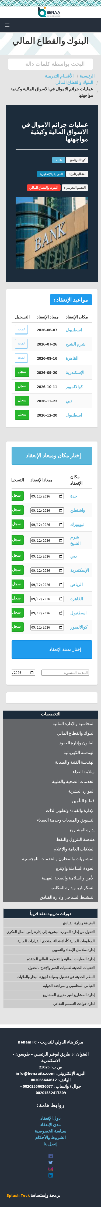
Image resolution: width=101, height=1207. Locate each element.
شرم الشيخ (75, 344)
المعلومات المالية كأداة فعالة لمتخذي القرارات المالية (56, 941)
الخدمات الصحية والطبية (73, 781)
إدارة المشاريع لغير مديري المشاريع (69, 995)
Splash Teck (18, 1195)
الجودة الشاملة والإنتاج (75, 868)
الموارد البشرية (81, 791)
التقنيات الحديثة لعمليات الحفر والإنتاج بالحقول (61, 967)
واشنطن (77, 510)
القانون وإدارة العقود (77, 742)
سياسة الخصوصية (50, 1131)
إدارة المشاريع (82, 829)
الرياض (76, 584)
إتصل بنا (50, 1143)
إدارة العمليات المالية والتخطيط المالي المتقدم (61, 959)
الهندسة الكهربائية (79, 752)
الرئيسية (87, 76)
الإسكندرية (75, 372)
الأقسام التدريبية (59, 76)
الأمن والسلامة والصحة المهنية (68, 878)
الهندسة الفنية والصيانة (75, 762)
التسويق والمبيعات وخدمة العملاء (66, 820)
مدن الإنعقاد (50, 1124)
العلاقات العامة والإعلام (74, 849)
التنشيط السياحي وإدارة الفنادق (67, 897)
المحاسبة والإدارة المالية (74, 723)
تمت (21, 329)
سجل (22, 371)
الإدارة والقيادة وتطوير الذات (70, 810)
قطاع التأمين (83, 800)
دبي (69, 400)
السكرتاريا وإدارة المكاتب (72, 887)
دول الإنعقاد (50, 1118)
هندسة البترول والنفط (75, 839)
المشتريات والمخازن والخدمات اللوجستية (58, 858)
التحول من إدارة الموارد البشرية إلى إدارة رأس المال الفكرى (50, 932)
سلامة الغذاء (84, 771)
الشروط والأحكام (50, 1137)
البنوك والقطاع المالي (76, 733)
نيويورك (77, 524)
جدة (73, 496)
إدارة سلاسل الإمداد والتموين (73, 950)
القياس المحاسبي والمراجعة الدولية (69, 985)
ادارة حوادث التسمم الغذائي (74, 1003)
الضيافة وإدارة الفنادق (79, 923)
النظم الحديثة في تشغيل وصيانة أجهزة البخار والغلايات (56, 977)
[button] (7, 25)
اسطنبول (74, 329)
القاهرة (72, 358)
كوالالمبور (74, 386)
